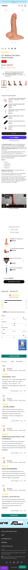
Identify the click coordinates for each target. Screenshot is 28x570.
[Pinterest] (14, 562)
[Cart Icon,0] (22, 5)
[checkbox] (10, 240)
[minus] (3, 90)
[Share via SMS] (15, 48)
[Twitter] (6, 562)
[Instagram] (17, 562)
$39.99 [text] (14, 263)
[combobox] (14, 10)
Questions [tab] (14, 291)
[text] (14, 230)
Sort (12, 361)
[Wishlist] (19, 5)
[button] (8, 52)
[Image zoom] (14, 26)
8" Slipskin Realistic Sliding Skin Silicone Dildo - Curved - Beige (17, 248)
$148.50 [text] (14, 250)
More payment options (14, 140)
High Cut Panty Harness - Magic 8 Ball (16, 258)
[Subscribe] (25, 549)
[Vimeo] (21, 562)
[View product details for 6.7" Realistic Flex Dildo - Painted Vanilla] (6, 241)
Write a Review (17, 356)
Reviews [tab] (4, 291)
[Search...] (23, 10)
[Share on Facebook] (5, 48)
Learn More (10, 101)
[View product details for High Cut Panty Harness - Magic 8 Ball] (6, 260)
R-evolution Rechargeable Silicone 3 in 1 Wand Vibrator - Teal (17, 268)
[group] (3, 83)
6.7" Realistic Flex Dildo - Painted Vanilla (16, 239)
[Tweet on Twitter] (8, 48)
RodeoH (15, 567)
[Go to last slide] (12, 42)
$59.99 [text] (14, 269)
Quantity (3, 87)
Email (3, 549)
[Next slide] (15, 42)
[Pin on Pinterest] (12, 48)
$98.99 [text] (14, 240)
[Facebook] (10, 562)
